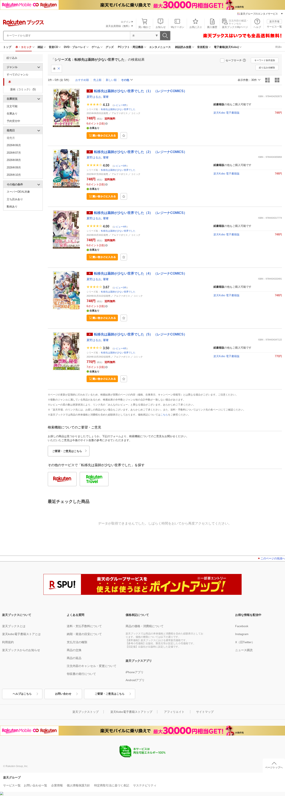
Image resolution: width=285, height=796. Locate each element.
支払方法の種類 (77, 642)
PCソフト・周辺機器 (130, 47)
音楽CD (53, 47)
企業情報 (57, 785)
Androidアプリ (135, 680)
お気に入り (195, 27)
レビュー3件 (120, 287)
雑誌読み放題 (183, 47)
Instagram (241, 634)
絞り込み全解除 (267, 67)
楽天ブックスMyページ (235, 27)
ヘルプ (257, 27)
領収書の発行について (81, 673)
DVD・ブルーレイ (75, 47)
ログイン (126, 21)
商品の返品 (74, 658)
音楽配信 (202, 47)
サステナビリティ (144, 785)
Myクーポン (177, 27)
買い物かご (144, 27)
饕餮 (106, 96)
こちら (164, 414)
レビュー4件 (120, 226)
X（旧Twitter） (245, 642)
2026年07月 (14, 152)
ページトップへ (274, 767)
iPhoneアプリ (135, 672)
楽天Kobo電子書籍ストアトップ (131, 711)
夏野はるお (94, 96)
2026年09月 (14, 167)
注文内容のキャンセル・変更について (91, 666)
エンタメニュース (160, 47)
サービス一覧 (274, 26)
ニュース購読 (244, 650)
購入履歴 (212, 27)
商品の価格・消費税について (145, 626)
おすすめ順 (82, 80)
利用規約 (8, 642)
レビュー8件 (120, 105)
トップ (7, 47)
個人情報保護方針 (78, 785)
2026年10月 (14, 174)
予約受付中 (13, 121)
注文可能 (12, 106)
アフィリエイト (174, 711)
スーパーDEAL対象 (18, 191)
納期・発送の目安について (84, 634)
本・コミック (23, 47)
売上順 (97, 80)
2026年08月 (14, 160)
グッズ (110, 47)
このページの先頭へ (273, 558)
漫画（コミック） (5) (23, 89)
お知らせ (161, 27)
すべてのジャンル (17, 74)
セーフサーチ (234, 60)
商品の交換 (74, 650)
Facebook (241, 626)
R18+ (278, 47)
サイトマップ (205, 711)
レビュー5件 (120, 165)
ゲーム (96, 47)
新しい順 (111, 80)
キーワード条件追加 (264, 60)
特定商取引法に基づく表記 (111, 785)
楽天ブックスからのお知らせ (21, 650)
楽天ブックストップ (85, 711)
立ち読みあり (15, 199)
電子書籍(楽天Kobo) (226, 47)
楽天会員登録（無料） (118, 26)
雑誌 (40, 47)
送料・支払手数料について (84, 626)
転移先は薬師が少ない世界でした (118, 109)
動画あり (12, 206)
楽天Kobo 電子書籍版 (226, 112)
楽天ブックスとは (13, 626)
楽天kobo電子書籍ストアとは (21, 634)
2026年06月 (14, 145)
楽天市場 (274, 21)
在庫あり (12, 113)
